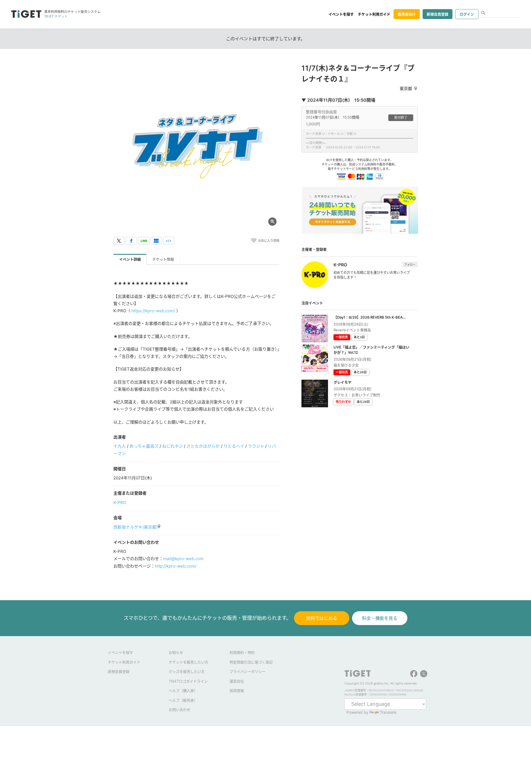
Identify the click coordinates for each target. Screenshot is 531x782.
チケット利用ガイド (374, 14)
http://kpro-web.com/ (175, 566)
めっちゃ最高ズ (143, 446)
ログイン (467, 14)
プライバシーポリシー (248, 671)
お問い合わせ (179, 709)
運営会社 (237, 681)
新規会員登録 (437, 14)
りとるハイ (233, 446)
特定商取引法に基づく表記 (251, 662)
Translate (388, 712)
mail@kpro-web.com (183, 558)
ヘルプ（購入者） (183, 690)
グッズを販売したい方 (187, 671)
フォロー (409, 264)
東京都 (406, 88)
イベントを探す (341, 14)
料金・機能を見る (379, 618)
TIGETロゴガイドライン (188, 681)
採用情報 (237, 690)
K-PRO (119, 502)
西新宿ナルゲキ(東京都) (135, 527)
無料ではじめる (321, 618)
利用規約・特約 (242, 652)
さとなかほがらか (203, 446)
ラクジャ (256, 446)
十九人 (119, 446)
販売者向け (407, 14)
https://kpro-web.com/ (153, 310)
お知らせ (176, 652)
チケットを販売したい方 (188, 662)
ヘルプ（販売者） (183, 700)
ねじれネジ (172, 446)
